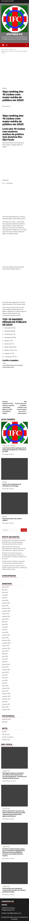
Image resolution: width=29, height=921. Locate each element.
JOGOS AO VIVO (6, 445)
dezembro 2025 (6, 608)
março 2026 (5, 600)
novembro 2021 (6, 709)
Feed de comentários (7, 737)
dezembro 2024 (6, 640)
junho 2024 (5, 656)
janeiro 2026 (5, 605)
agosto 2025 (5, 619)
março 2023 (5, 685)
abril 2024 (4, 661)
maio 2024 (5, 659)
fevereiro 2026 (6, 603)
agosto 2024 (5, 651)
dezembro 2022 (6, 693)
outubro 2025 (5, 613)
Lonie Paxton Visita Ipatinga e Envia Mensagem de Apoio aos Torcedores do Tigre (14, 449)
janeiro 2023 (5, 691)
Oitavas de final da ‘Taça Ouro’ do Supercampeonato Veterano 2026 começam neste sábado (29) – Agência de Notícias (14, 548)
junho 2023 (5, 677)
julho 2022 (4, 701)
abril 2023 (4, 683)
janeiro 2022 (5, 707)
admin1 (12, 454)
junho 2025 (5, 624)
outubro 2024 (5, 645)
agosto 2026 (5, 587)
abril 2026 (4, 597)
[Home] (3, 45)
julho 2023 (4, 675)
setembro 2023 (6, 669)
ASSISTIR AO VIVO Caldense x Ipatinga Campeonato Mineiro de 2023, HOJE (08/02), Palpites (8, 407)
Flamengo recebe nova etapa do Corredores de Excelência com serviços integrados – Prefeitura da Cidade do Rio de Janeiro (13, 542)
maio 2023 (5, 680)
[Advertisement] (14, 70)
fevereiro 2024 (6, 664)
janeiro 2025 (5, 637)
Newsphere (23, 917)
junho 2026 (5, 592)
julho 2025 (4, 621)
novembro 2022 (6, 696)
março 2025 (5, 632)
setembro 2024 (6, 648)
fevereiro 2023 (6, 688)
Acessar (4, 731)
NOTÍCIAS (4, 88)
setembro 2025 (6, 616)
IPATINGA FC (14, 34)
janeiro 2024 (5, 667)
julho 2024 (4, 653)
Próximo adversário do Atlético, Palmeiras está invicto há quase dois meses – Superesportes (21, 407)
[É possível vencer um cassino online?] (14, 503)
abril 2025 (4, 629)
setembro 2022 (6, 699)
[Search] (27, 45)
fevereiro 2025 (6, 635)
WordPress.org (6, 739)
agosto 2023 (5, 672)
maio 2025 (5, 627)
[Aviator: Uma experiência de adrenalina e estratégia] (14, 469)
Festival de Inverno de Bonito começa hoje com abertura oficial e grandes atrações (14, 890)
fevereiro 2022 (6, 704)
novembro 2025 (6, 611)
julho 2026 (4, 590)
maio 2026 (5, 595)
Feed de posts (6, 734)
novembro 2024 (6, 643)
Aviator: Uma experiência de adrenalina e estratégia (11, 485)
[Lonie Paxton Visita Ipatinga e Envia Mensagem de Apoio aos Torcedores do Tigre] (14, 433)
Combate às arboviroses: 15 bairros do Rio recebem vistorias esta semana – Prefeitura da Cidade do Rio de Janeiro (14, 567)
